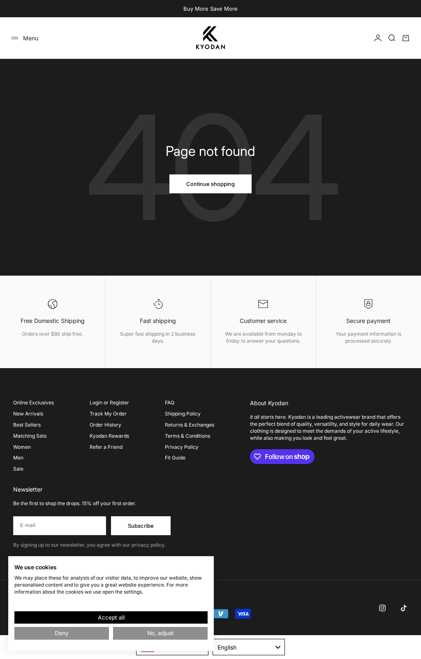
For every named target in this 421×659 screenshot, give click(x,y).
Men (18, 458)
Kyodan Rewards (109, 436)
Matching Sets (29, 436)
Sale (18, 469)
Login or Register (109, 402)
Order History (105, 425)
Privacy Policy (182, 447)
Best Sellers (27, 425)
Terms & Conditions (187, 436)
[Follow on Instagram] (382, 608)
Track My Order (108, 414)
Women (22, 447)
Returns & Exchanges (189, 425)
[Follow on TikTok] (404, 608)
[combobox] (249, 647)
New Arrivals (28, 414)
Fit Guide (175, 458)
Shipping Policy (183, 414)
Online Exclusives (33, 402)
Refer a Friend (106, 447)
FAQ (169, 402)
